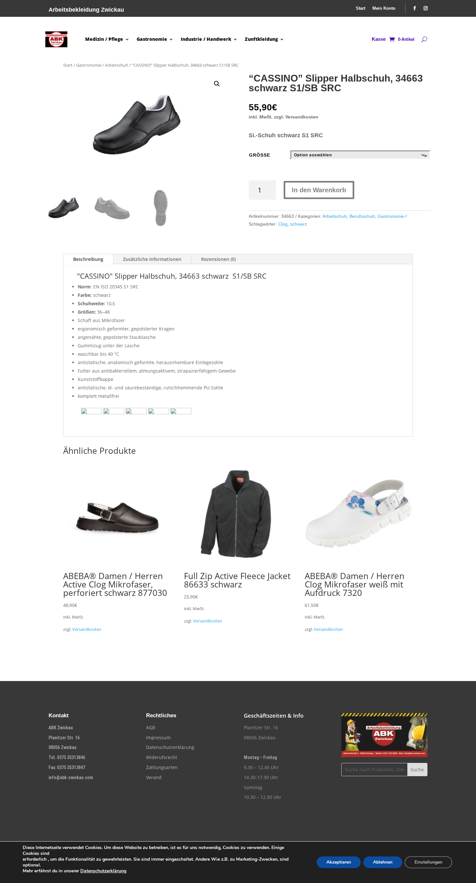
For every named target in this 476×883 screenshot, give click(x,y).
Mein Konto (383, 8)
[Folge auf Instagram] (426, 8)
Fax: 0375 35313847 (67, 767)
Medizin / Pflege (104, 39)
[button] (217, 84)
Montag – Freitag (260, 757)
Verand (154, 777)
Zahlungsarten (162, 767)
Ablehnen (382, 862)
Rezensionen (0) (218, 259)
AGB (150, 727)
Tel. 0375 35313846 (67, 757)
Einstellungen (428, 862)
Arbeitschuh (116, 65)
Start (360, 8)
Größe (259, 155)
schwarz (298, 224)
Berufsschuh (362, 216)
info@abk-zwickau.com (71, 777)
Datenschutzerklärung (170, 747)
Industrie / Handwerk (206, 39)
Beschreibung (88, 259)
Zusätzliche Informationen (152, 259)
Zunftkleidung (261, 39)
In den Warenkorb (319, 190)
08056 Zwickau (62, 747)
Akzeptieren (338, 862)
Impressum (158, 737)
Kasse (379, 39)
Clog (283, 224)
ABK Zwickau (61, 727)
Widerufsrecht (161, 757)
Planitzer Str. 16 (64, 737)
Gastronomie (152, 39)
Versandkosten (86, 629)
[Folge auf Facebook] (415, 8)
